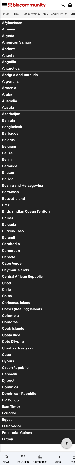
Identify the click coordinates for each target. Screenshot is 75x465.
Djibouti (8, 380)
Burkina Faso (13, 231)
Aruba (7, 94)
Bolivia (8, 179)
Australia (9, 101)
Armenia (9, 88)
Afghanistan (12, 23)
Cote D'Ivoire (13, 341)
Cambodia (11, 244)
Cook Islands (13, 328)
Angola (8, 55)
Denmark (9, 374)
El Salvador (11, 426)
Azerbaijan (11, 114)
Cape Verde (12, 263)
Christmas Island (16, 302)
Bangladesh (12, 127)
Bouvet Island (13, 198)
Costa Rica (11, 335)
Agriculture (59, 14)
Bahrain (8, 120)
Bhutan (8, 172)
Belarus (8, 140)
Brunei (7, 218)
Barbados (10, 133)
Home (5, 14)
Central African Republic (22, 276)
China (7, 296)
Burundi (8, 237)
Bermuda (9, 166)
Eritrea (7, 439)
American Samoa (16, 42)
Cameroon (11, 250)
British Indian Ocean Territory (26, 211)
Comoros (10, 322)
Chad (6, 283)
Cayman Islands (15, 270)
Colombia (10, 316)
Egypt (7, 420)
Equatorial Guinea (17, 433)
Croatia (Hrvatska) (17, 348)
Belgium (9, 146)
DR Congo (10, 400)
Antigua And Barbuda (20, 75)
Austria (8, 107)
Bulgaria (9, 224)
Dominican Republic (19, 393)
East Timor (11, 406)
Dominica (10, 387)
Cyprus (8, 361)
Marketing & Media (36, 14)
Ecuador (9, 413)
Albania (8, 29)
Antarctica (11, 68)
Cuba (6, 354)
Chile (6, 289)
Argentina (10, 81)
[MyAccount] (71, 5)
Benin (7, 159)
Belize (7, 153)
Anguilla (9, 62)
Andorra (9, 49)
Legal (16, 14)
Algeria (8, 36)
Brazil (6, 205)
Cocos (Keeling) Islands (22, 309)
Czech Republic (15, 368)
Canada (8, 257)
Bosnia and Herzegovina (22, 185)
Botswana (10, 192)
